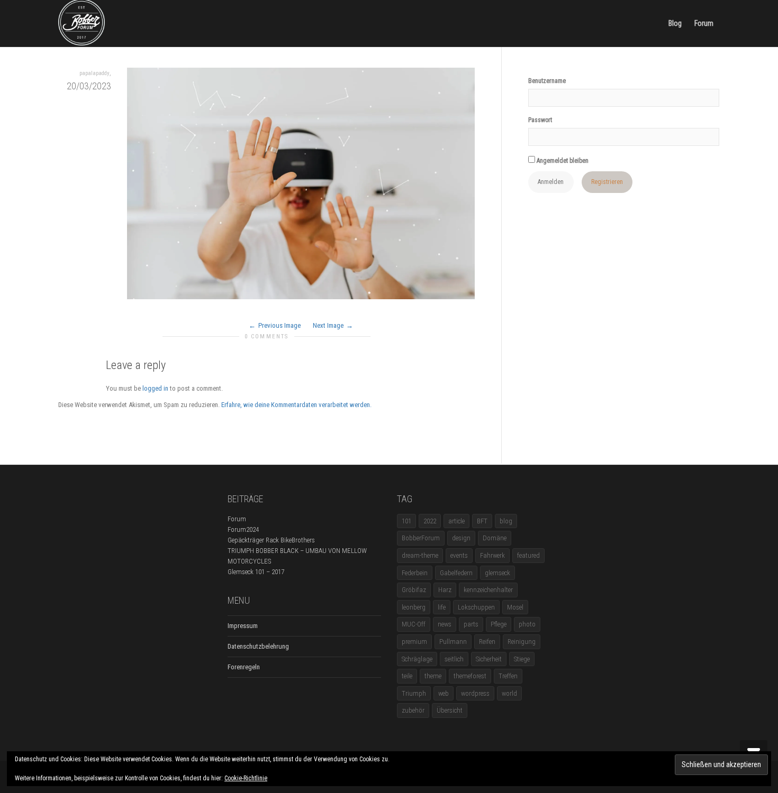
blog (506, 521)
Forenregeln (244, 667)
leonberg (414, 607)
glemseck (497, 573)
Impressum (243, 626)
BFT (482, 521)
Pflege (498, 624)
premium (414, 642)
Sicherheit (489, 659)
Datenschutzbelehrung (258, 646)
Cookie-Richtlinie (245, 778)
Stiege (522, 659)
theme (432, 676)
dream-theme (420, 555)
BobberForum (421, 538)
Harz (444, 590)
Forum (703, 23)
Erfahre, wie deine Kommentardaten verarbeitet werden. (296, 405)
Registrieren (607, 182)
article (456, 521)
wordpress (475, 693)
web (443, 693)
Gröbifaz (414, 590)
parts (471, 624)
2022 (429, 521)
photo (527, 624)
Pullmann (453, 642)
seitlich (454, 659)
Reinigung (522, 642)
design (461, 538)
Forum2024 (243, 529)
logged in (155, 388)
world (509, 693)
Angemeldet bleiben (562, 160)
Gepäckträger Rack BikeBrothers (271, 540)
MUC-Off (414, 624)
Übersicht (450, 710)
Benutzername (547, 81)
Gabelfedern (456, 573)
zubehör (413, 710)
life (442, 607)
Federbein (415, 573)
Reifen (487, 642)
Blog (675, 23)
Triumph (414, 693)
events (459, 555)
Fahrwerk (492, 555)
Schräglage (417, 659)
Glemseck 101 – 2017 (256, 572)
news (444, 624)
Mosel (515, 607)
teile (407, 676)
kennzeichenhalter (488, 590)
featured (528, 555)
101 (406, 521)
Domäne (494, 538)
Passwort (540, 120)
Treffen (508, 676)
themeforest (470, 676)
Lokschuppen (476, 607)
